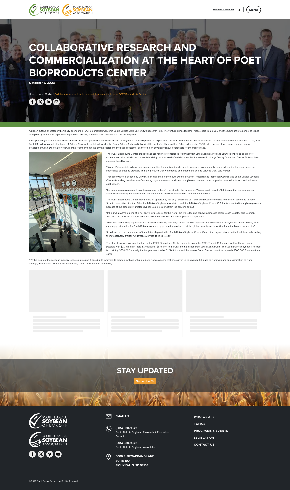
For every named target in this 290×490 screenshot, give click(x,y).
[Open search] (239, 9)
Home (32, 94)
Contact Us (204, 444)
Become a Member (223, 9)
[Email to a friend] (56, 101)
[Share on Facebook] (32, 101)
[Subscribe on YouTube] (58, 454)
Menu (253, 9)
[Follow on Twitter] (41, 454)
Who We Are (204, 417)
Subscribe (143, 381)
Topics (199, 424)
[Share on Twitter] (40, 101)
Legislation (204, 437)
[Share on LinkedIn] (48, 101)
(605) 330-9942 (126, 428)
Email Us (122, 416)
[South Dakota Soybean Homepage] (61, 9)
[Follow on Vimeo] (49, 454)
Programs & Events (211, 430)
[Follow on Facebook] (32, 454)
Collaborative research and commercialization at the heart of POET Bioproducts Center (100, 94)
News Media (45, 94)
